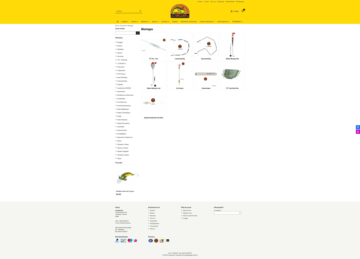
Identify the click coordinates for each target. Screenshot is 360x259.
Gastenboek (220, 1)
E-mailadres (228, 210)
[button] (234, 11)
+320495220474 (124, 221)
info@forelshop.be (125, 223)
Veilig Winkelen (230, 1)
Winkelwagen (240, 1)
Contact (206, 1)
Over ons (213, 1)
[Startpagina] (117, 21)
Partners (200, 1)
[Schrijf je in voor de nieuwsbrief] (240, 212)
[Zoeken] (138, 33)
